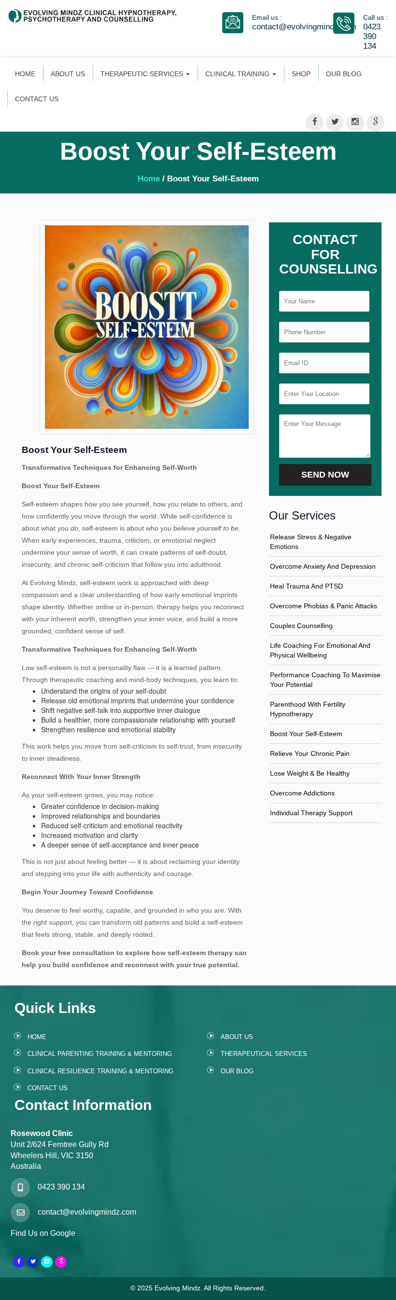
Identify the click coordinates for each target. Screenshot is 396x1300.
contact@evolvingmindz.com (304, 26)
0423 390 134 (372, 36)
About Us (68, 74)
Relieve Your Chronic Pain (310, 753)
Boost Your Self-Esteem (306, 734)
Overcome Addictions (302, 793)
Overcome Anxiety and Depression (323, 566)
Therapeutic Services (142, 74)
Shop (301, 74)
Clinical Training (238, 74)
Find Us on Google (43, 1233)
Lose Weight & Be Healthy (310, 773)
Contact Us (36, 99)
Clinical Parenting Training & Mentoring (100, 1053)
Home (25, 74)
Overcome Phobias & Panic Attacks (323, 606)
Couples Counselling (301, 625)
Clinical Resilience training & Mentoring (100, 1071)
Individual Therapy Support (311, 813)
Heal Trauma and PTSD (306, 586)
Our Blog (344, 74)
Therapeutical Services (264, 1053)
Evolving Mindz (177, 1288)
